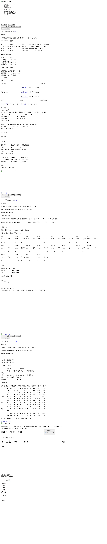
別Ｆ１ (84, 238)
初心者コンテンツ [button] (9, 4)
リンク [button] (6, 15)
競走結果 (49, 430)
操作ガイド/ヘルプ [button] (6, 426)
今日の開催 (4, 24)
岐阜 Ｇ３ (4, 272)
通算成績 (18, 26)
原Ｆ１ (23, 248)
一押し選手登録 (5, 28)
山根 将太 (24, 87)
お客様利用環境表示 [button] (28, 426)
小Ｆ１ (71, 248)
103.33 (40, 51)
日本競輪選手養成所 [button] (10, 13)
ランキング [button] (7, 9)
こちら (16, 31)
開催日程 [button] (6, 6)
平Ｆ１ (96, 238)
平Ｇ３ (10, 257)
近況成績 (12, 26)
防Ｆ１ (60, 238)
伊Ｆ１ (60, 248)
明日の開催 (11, 24)
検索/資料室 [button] (7, 8)
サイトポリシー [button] (48, 426)
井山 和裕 (5, 104)
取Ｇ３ (71, 238)
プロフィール (4, 26)
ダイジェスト (51, 433)
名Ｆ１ (23, 238)
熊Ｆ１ (35, 248)
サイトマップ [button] (39, 426)
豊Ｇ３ (35, 238)
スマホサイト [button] (58, 426)
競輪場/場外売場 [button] (9, 11)
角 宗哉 (23, 104)
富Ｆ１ (10, 238)
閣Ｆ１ (96, 248)
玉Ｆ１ (46, 238)
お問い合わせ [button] (17, 426)
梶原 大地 (24, 92)
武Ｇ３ (46, 248)
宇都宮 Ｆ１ (4, 270)
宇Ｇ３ (10, 248)
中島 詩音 (24, 97)
